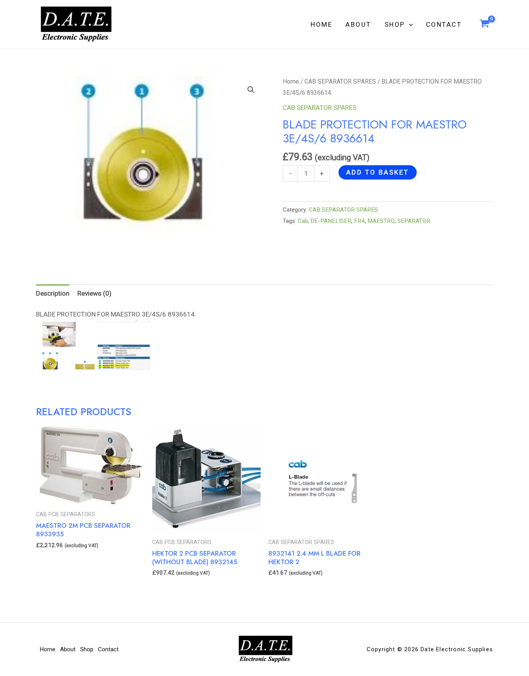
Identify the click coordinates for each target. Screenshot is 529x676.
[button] (409, 24)
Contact (444, 24)
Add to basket (377, 172)
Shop (395, 24)
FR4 (359, 220)
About (358, 24)
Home (321, 24)
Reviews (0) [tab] (94, 293)
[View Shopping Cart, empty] (484, 24)
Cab (303, 220)
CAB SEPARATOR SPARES (340, 81)
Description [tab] (52, 293)
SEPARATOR (413, 220)
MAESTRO (381, 220)
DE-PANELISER (331, 220)
